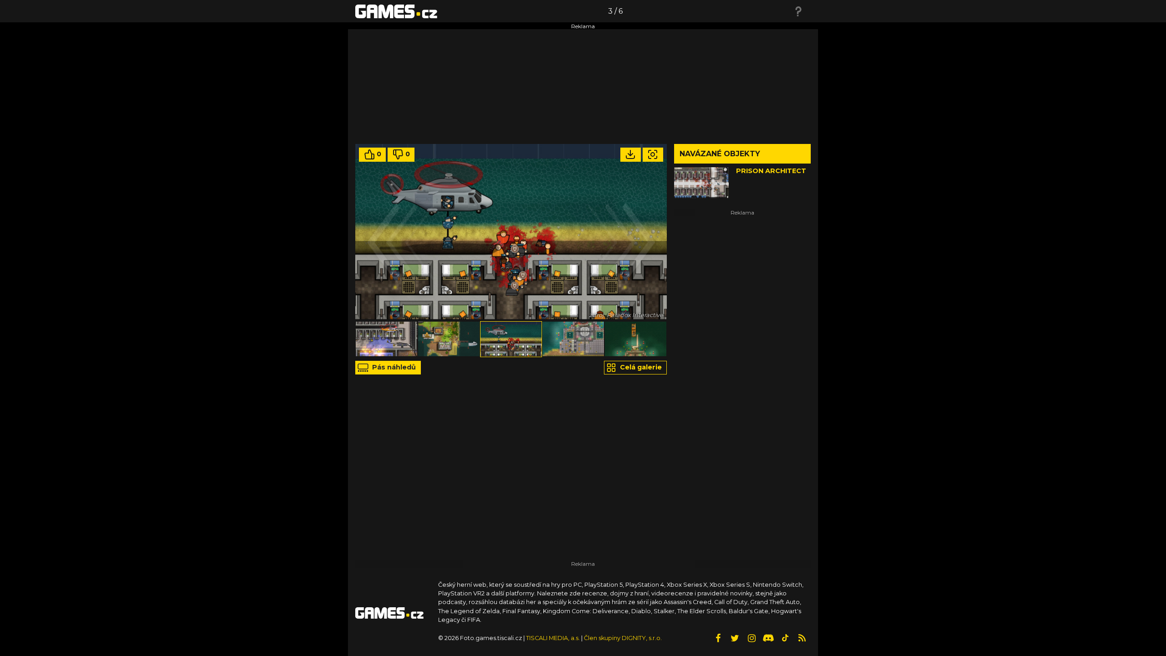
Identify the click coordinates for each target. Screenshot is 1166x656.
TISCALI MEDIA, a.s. (553, 638)
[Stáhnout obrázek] (630, 155)
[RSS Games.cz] (802, 638)
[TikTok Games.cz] (785, 638)
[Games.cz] (396, 10)
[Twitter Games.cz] (735, 638)
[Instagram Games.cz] (751, 638)
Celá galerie (640, 367)
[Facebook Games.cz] (718, 638)
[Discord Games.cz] (768, 638)
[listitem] (386, 339)
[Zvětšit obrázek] (653, 155)
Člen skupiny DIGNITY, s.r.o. (623, 638)
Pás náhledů (393, 367)
